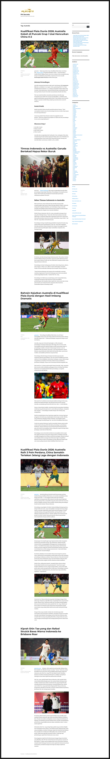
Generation (75, 127)
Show (74, 165)
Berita (74, 107)
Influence (75, 137)
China (25, 497)
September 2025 (76, 73)
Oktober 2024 (75, 85)
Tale (74, 169)
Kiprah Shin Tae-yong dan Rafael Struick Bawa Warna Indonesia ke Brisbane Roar (41, 631)
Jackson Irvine (23, 75)
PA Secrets (25, 14)
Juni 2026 (75, 65)
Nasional (74, 149)
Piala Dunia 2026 (27, 498)
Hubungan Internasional (77, 135)
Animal (74, 104)
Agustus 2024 (75, 88)
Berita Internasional (76, 108)
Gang (74, 126)
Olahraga (74, 150)
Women (74, 180)
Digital (74, 115)
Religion (74, 160)
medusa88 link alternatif (76, 213)
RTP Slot (73, 186)
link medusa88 (75, 223)
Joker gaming (74, 196)
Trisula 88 (74, 208)
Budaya (74, 109)
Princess (74, 156)
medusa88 (74, 210)
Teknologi (75, 171)
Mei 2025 (74, 77)
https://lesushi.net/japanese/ (77, 221)
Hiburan (74, 131)
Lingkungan (75, 145)
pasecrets (36, 335)
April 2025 (75, 78)
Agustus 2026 (75, 64)
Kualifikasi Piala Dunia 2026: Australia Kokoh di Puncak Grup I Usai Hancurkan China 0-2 (45, 34)
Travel (74, 173)
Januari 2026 (75, 69)
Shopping (75, 163)
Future (74, 124)
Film (74, 121)
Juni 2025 (75, 76)
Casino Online (74, 191)
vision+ (26, 194)
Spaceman (75, 167)
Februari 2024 (75, 95)
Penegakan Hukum (76, 151)
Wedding (74, 177)
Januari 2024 (75, 96)
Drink (74, 118)
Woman (74, 179)
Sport (22, 72)
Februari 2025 (75, 81)
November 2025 (76, 71)
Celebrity (74, 112)
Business (74, 110)
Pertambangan (75, 153)
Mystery (74, 148)
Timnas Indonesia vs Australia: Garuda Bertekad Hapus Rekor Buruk (43, 150)
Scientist (74, 162)
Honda (74, 133)
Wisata (74, 178)
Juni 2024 (75, 90)
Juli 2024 (74, 89)
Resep (74, 161)
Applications (75, 106)
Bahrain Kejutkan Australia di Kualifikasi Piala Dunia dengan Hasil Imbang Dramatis (45, 296)
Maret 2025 (75, 79)
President (75, 155)
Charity (74, 113)
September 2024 (76, 87)
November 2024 (76, 84)
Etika (74, 119)
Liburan (74, 144)
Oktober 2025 (75, 72)
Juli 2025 (74, 75)
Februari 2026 (75, 67)
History (74, 132)
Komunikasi (75, 143)
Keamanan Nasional (76, 139)
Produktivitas (75, 157)
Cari (73, 25)
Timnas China (40, 72)
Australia (22, 74)
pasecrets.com (37, 668)
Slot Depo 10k (74, 188)
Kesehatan (75, 141)
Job (73, 138)
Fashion (74, 120)
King (74, 142)
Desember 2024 (76, 83)
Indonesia (26, 671)
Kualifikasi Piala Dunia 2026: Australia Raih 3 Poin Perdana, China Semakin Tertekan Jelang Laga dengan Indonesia (45, 452)
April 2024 (75, 93)
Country (74, 114)
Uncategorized (75, 174)
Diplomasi (75, 116)
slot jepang (74, 203)
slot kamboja (74, 205)
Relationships (75, 159)
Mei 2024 (74, 91)
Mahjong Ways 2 (75, 198)
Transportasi (75, 172)
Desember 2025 (76, 70)
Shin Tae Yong (26, 672)
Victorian (74, 175)
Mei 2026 (75, 66)
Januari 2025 (75, 82)
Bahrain (25, 338)
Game (74, 125)
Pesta (74, 154)
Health (74, 130)
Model (74, 147)
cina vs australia (27, 74)
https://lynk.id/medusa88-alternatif (78, 219)
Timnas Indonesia (44, 190)
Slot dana (74, 193)
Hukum (74, 136)
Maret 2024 (75, 94)
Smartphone (75, 166)
